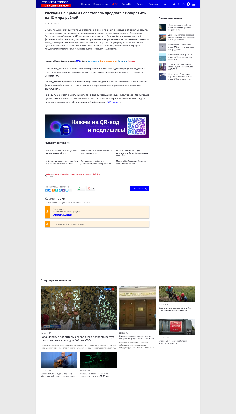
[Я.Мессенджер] (56, 190)
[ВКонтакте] (49, 190)
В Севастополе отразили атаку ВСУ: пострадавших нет (96, 151)
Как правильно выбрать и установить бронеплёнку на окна (96, 162)
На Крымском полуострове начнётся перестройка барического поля (61, 162)
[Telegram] (46, 190)
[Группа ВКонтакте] (174, 4)
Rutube (131, 61)
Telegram (122, 61)
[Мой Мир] (60, 190)
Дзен (84, 61)
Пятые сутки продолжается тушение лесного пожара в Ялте (61, 151)
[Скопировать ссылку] (70, 190)
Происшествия (101, 4)
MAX (78, 61)
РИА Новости (110, 48)
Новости (85, 4)
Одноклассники (108, 61)
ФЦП (51, 176)
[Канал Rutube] (183, 4)
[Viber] (63, 190)
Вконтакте (93, 61)
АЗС (115, 4)
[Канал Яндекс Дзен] (188, 4)
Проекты (153, 4)
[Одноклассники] (179, 4)
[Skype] (67, 190)
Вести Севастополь (64, 61)
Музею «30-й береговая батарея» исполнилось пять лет (131, 162)
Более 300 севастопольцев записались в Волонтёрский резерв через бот (132, 152)
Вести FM (126, 4)
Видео (140, 4)
